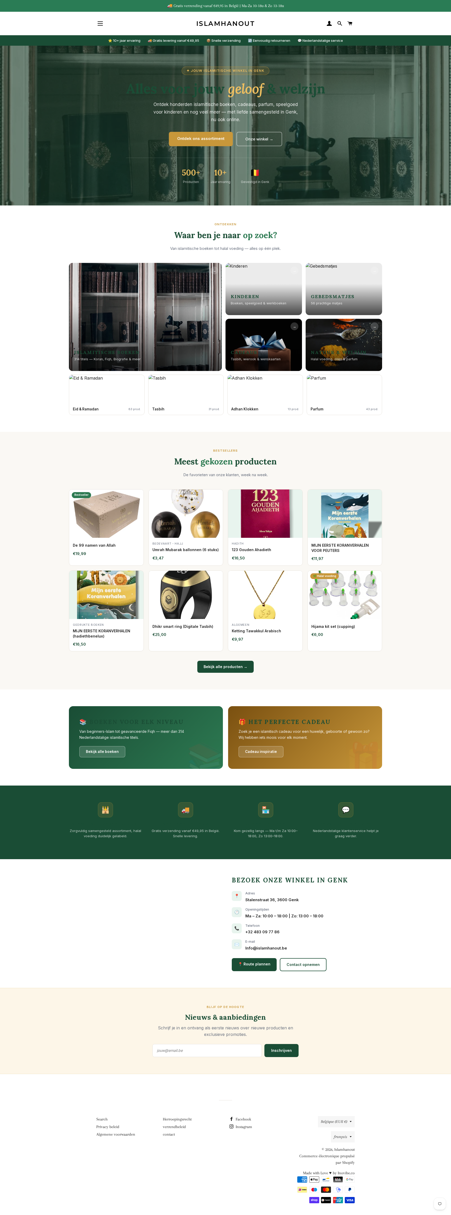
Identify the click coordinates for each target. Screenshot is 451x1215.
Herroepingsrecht (177, 1119)
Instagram (243, 1126)
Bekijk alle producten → (225, 666)
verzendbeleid (174, 1126)
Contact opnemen (303, 964)
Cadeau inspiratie (261, 752)
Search (102, 1119)
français (340, 1136)
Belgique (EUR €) (334, 1121)
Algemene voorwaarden (115, 1134)
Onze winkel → (259, 139)
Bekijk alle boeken (102, 752)
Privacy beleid (107, 1126)
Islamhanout (225, 23)
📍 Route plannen (254, 964)
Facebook (243, 1119)
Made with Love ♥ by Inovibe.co (329, 1173)
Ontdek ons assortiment (200, 138)
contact (169, 1134)
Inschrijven (281, 1050)
